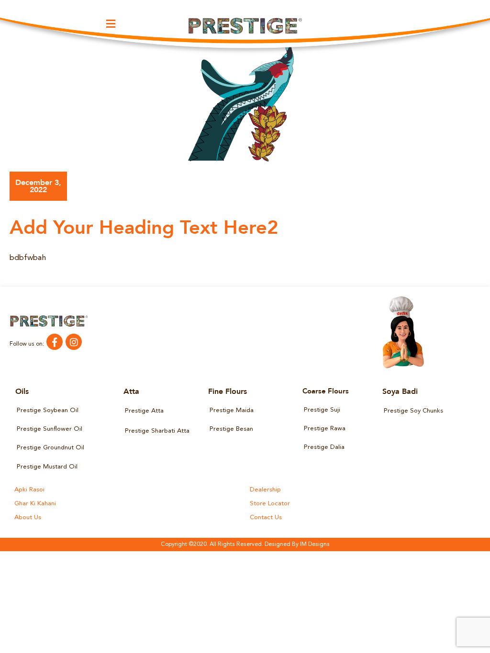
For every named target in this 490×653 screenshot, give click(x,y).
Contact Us (266, 517)
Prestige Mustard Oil (47, 467)
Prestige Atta (144, 411)
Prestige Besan (231, 429)
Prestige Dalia (324, 447)
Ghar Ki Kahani (35, 504)
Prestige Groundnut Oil (50, 448)
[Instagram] (74, 342)
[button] (111, 24)
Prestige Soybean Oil (47, 410)
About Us (27, 517)
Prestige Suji (322, 410)
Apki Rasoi (29, 490)
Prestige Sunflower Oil (49, 429)
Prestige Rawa (324, 428)
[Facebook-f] (54, 342)
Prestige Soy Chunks (413, 411)
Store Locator (270, 504)
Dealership (265, 490)
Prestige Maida (232, 410)
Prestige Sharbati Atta (157, 431)
